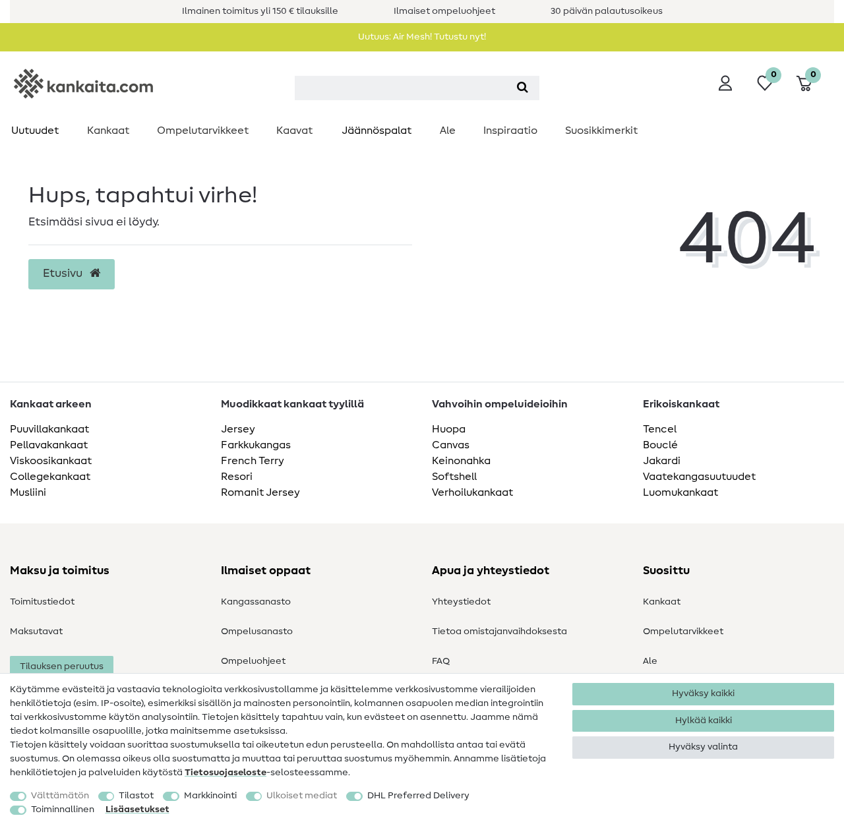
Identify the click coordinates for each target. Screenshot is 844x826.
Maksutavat (36, 631)
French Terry (252, 461)
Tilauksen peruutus (62, 666)
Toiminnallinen (62, 809)
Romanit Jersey (260, 492)
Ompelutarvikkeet (203, 130)
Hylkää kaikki (703, 720)
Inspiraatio (510, 130)
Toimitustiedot (42, 601)
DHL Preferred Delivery (418, 795)
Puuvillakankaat (49, 429)
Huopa (449, 429)
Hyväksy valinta (703, 747)
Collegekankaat (50, 476)
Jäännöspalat (376, 130)
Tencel (660, 429)
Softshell (454, 476)
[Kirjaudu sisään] (725, 83)
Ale (448, 130)
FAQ (441, 661)
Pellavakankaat (49, 445)
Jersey (238, 429)
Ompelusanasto (257, 631)
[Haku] (522, 88)
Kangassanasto (256, 601)
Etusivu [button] (64, 274)
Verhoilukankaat (472, 492)
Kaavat (294, 130)
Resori (237, 476)
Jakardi (661, 461)
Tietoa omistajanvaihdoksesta (499, 631)
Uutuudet (35, 130)
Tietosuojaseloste (225, 772)
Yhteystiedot (461, 601)
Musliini (28, 492)
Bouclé (660, 445)
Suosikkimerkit (601, 130)
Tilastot (136, 795)
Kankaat (108, 130)
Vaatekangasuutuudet (699, 476)
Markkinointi (210, 795)
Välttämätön (60, 795)
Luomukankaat (680, 492)
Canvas (450, 445)
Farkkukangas (256, 445)
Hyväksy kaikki (703, 693)
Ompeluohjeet (253, 661)
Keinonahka (461, 461)
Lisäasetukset (137, 809)
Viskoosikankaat (51, 461)
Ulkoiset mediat (301, 795)
